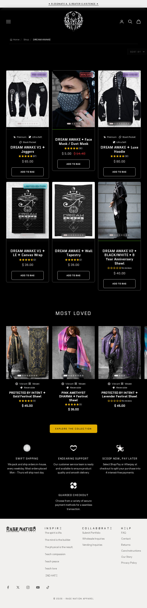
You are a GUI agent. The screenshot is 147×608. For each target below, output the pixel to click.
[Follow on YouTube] (38, 587)
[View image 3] (25, 123)
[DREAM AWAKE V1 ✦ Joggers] (27, 99)
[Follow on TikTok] (48, 587)
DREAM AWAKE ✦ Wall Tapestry (73, 253)
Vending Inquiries (92, 544)
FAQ (123, 532)
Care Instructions (131, 550)
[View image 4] (27, 123)
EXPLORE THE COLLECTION (73, 428)
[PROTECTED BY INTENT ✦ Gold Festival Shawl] (27, 352)
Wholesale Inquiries (93, 538)
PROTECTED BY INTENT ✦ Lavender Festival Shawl (119, 394)
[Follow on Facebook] (8, 587)
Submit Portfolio (91, 532)
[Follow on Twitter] (18, 587)
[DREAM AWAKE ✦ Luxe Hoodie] (119, 99)
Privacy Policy (129, 562)
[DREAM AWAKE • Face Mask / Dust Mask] (73, 99)
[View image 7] (34, 123)
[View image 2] (23, 123)
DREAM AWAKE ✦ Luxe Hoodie (119, 149)
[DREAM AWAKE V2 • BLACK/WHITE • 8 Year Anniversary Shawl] (119, 210)
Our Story (126, 556)
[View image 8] (37, 123)
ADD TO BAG (27, 171)
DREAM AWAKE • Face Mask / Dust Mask (73, 141)
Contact (126, 538)
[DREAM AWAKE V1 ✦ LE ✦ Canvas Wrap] (27, 210)
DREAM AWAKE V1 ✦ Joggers (27, 149)
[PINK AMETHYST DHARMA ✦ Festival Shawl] (73, 352)
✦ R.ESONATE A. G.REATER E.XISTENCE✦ (73, 3)
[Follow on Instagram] (28, 587)
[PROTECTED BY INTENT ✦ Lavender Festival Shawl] (119, 352)
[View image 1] (19, 123)
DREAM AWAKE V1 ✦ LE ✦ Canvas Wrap (27, 253)
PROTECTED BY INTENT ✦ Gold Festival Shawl (27, 394)
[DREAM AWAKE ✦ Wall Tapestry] (73, 210)
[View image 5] (30, 123)
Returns (125, 544)
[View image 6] (32, 123)
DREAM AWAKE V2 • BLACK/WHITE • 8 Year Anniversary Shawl (119, 257)
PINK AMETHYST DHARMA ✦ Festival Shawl (73, 396)
